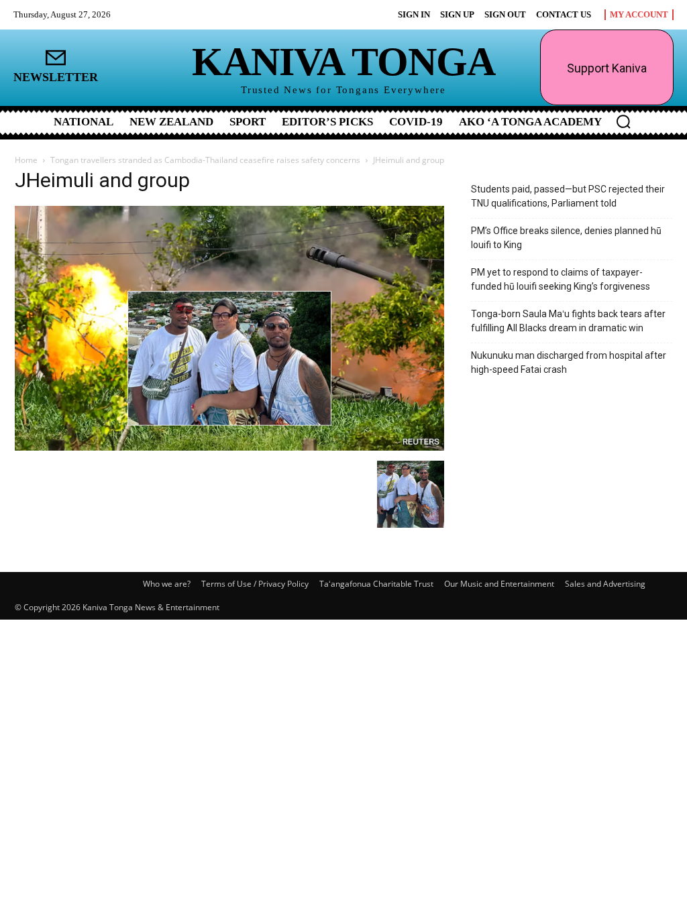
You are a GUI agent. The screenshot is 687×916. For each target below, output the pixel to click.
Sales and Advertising (605, 583)
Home (26, 160)
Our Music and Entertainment (499, 583)
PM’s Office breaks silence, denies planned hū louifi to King (566, 237)
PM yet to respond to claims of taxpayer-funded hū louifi (560, 279)
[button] (623, 121)
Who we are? (167, 583)
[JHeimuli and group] (229, 447)
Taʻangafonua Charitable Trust (376, 583)
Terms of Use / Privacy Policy (255, 583)
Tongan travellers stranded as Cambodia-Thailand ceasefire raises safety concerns (205, 160)
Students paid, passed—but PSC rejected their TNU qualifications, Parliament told (568, 196)
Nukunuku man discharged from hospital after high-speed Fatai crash (568, 362)
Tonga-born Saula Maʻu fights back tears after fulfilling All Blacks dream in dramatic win (568, 320)
